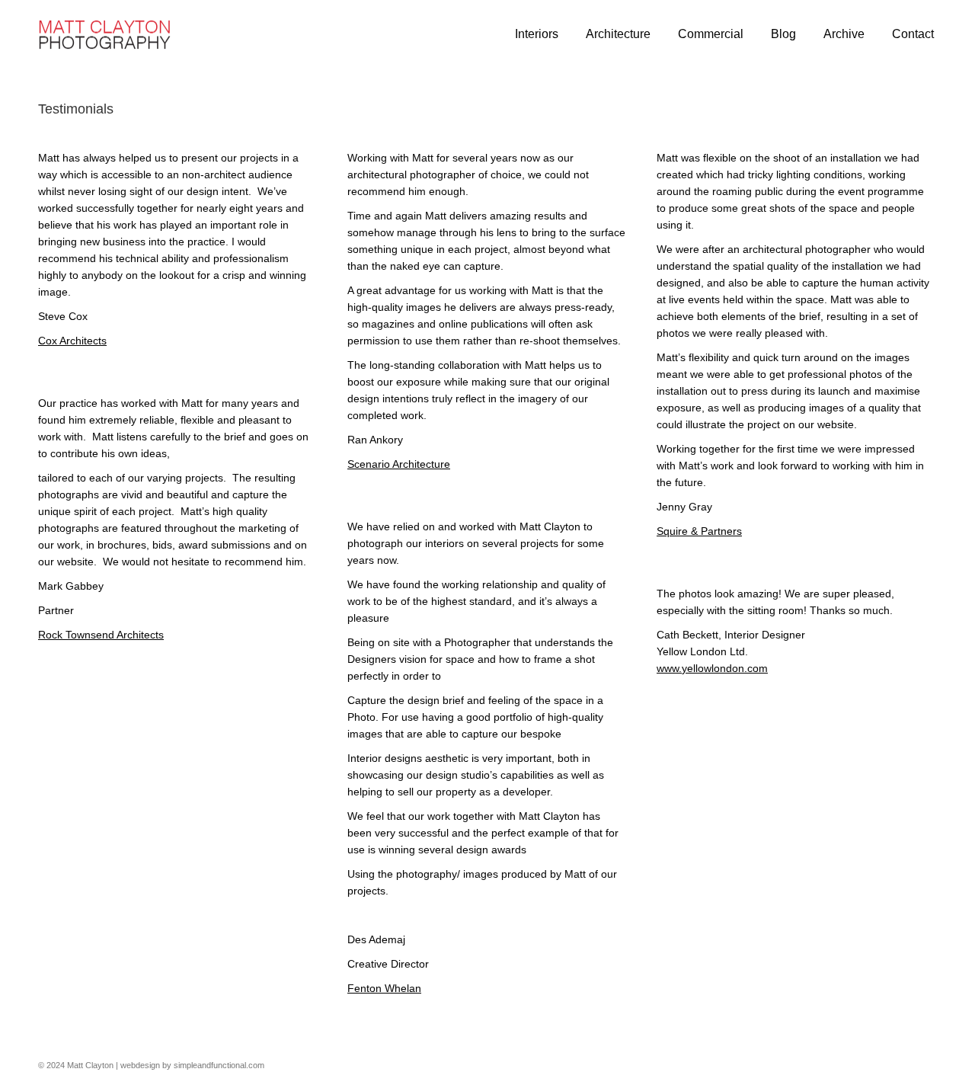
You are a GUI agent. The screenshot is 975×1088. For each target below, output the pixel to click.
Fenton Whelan (384, 988)
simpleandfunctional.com (219, 1065)
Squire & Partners (699, 531)
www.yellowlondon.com (712, 668)
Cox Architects (72, 340)
